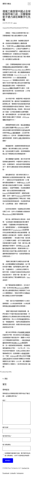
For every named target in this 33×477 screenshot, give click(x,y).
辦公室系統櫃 (10, 306)
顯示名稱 (6, 427)
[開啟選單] (29, 3)
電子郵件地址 (7, 436)
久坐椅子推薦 (8, 127)
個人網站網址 (7, 444)
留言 (4, 400)
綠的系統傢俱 (21, 78)
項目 (6, 379)
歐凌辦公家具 (10, 67)
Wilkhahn (19, 196)
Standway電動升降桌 (10, 88)
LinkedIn (13, 473)
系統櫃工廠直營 (24, 332)
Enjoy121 (5, 193)
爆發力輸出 (7, 4)
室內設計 (25, 130)
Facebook (6, 473)
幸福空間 (25, 227)
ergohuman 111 (21, 127)
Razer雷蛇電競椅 (14, 133)
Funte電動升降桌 (18, 46)
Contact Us (25, 468)
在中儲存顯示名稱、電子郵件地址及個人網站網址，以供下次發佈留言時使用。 (17, 454)
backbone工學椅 (9, 214)
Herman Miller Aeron (19, 70)
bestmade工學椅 (22, 288)
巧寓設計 (27, 293)
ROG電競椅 (9, 198)
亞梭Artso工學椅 (19, 343)
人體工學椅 (21, 138)
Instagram (20, 473)
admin (15, 23)
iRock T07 (25, 183)
